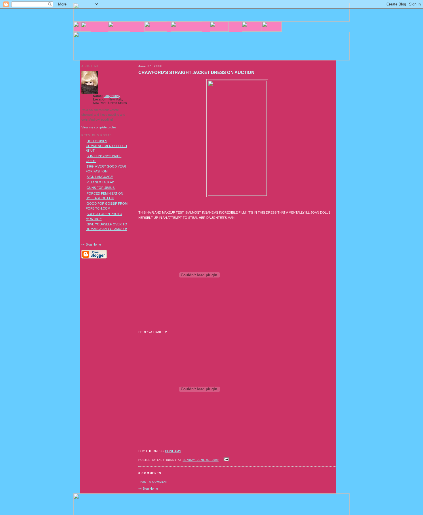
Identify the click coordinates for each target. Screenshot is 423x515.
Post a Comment (154, 481)
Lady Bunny (112, 96)
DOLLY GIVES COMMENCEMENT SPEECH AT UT (106, 145)
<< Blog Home (148, 488)
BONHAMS (173, 451)
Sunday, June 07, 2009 (201, 460)
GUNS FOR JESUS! (101, 187)
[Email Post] (225, 459)
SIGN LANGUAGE (100, 176)
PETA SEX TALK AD (100, 182)
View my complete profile (98, 127)
